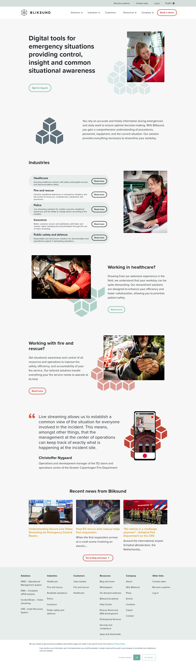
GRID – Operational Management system (31, 583)
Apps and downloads (110, 634)
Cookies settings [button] (125, 657)
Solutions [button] (75, 12)
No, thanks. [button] (148, 657)
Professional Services (110, 619)
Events (129, 598)
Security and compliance (106, 626)
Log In (157, 3)
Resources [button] (128, 12)
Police (50, 598)
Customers (110, 12)
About (129, 581)
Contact (130, 615)
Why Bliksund (133, 587)
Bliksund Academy (109, 598)
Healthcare (52, 581)
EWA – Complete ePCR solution (29, 592)
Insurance (52, 604)
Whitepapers (106, 587)
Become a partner (122, 3)
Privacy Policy (119, 644)
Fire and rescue (55, 587)
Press (128, 593)
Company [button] (146, 12)
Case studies (79, 581)
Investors (130, 604)
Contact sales (142, 3)
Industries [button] (92, 12)
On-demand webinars (110, 593)
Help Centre (106, 604)
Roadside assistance (57, 593)
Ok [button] (137, 657)
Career (129, 610)
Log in (155, 593)
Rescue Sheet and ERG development (109, 611)
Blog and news (107, 581)
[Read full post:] (145, 512)
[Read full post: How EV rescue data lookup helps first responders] (98, 512)
